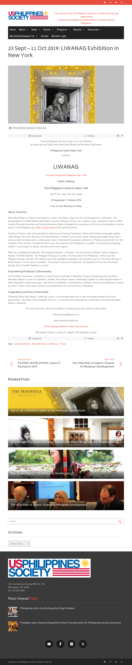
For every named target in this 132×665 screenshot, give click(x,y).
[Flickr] (115, 2)
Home (13, 29)
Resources (93, 29)
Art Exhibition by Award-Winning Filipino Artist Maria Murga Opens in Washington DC (65, 442)
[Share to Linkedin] (118, 136)
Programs (62, 29)
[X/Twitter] (83, 644)
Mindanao (53, 343)
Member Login (59, 36)
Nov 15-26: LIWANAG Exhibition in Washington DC (42, 473)
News (34, 29)
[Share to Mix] (122, 136)
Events (46, 29)
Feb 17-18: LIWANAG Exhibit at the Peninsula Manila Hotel (47, 411)
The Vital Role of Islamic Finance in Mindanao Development (48, 505)
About (22, 29)
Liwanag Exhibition (22, 343)
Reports (77, 29)
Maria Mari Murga (39, 343)
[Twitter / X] (121, 2)
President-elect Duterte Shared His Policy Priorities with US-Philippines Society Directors (70, 623)
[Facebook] (110, 2)
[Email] (104, 2)
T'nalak (62, 343)
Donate (44, 36)
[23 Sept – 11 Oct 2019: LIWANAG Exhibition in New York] (66, 95)
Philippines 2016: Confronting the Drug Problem (47, 609)
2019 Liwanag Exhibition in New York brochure (66, 326)
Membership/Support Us (22, 36)
